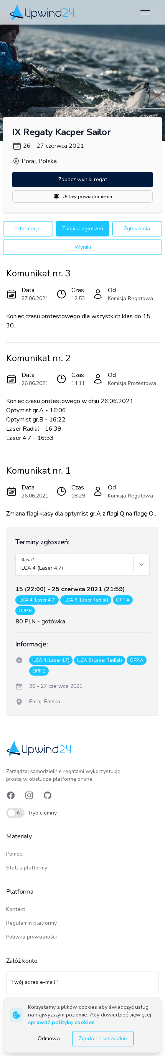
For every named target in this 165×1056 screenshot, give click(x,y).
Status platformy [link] (26, 867)
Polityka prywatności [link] (31, 936)
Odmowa (49, 1038)
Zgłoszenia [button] (137, 228)
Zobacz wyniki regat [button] (82, 179)
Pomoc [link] (14, 854)
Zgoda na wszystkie (103, 1038)
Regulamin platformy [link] (31, 923)
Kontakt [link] (15, 909)
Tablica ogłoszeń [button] (82, 228)
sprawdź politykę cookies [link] (61, 1022)
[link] (42, 12)
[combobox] (21, 568)
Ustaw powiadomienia (87, 196)
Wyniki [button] (82, 247)
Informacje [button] (28, 228)
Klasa (26, 560)
